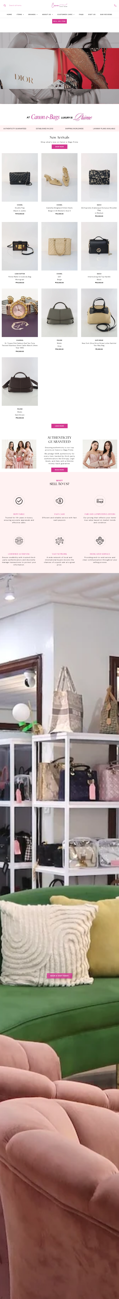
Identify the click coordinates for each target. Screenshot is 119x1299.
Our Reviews (106, 14)
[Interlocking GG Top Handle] (99, 246)
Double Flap (20, 208)
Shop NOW (59, 147)
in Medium (99, 213)
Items (19, 14)
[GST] (59, 246)
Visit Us (92, 14)
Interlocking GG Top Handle (99, 277)
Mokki (59, 343)
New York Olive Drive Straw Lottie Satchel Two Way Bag (99, 344)
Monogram (19, 280)
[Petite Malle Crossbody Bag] (20, 246)
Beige (59, 280)
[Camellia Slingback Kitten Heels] (59, 177)
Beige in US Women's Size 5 (59, 211)
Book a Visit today (59, 976)
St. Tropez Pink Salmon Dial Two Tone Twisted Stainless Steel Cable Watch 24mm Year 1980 (20, 345)
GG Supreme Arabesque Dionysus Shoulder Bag (99, 209)
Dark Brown (20, 415)
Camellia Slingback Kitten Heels (59, 208)
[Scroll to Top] (114, 1286)
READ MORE (59, 470)
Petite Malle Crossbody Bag (19, 277)
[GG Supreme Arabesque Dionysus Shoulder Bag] (99, 177)
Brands (32, 14)
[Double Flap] (20, 177)
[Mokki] (59, 313)
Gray (59, 346)
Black (99, 280)
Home (9, 14)
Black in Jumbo (20, 211)
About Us (46, 14)
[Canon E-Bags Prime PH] (59, 5)
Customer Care (64, 14)
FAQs (81, 14)
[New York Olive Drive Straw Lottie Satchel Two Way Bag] (99, 313)
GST (59, 277)
